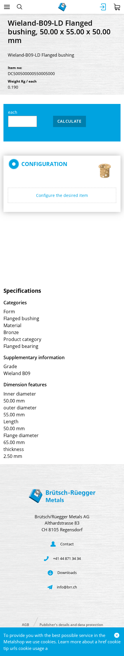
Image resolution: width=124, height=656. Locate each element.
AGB (25, 624)
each (12, 112)
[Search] (19, 7)
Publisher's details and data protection (71, 624)
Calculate (69, 121)
